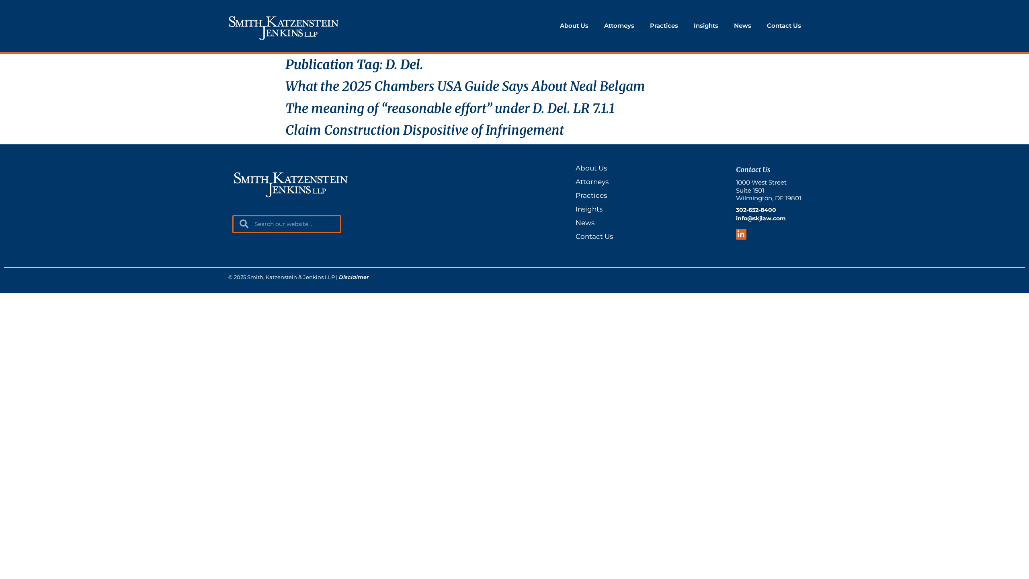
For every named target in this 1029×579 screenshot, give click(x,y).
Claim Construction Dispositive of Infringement (424, 130)
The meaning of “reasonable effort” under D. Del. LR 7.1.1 (450, 109)
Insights (706, 25)
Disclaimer (354, 277)
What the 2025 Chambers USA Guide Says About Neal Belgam (465, 86)
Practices (664, 25)
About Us (574, 25)
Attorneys (619, 25)
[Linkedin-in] (741, 234)
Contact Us (784, 25)
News (742, 25)
